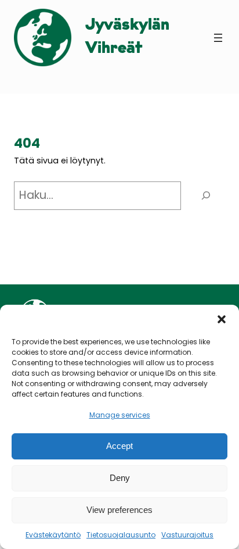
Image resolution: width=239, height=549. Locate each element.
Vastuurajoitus (187, 535)
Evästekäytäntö (53, 535)
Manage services (119, 415)
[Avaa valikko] (218, 38)
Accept (119, 446)
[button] (221, 319)
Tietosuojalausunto (120, 535)
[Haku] (206, 195)
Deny (120, 478)
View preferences (119, 510)
